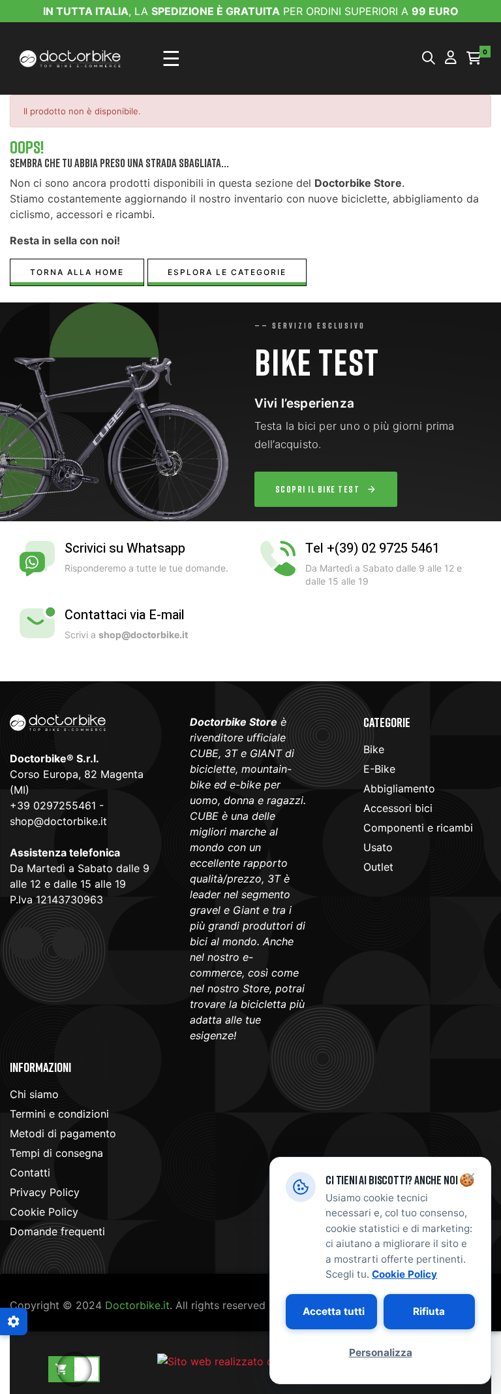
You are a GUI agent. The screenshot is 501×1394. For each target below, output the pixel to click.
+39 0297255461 (53, 805)
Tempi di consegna (56, 1152)
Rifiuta (429, 1311)
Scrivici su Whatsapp (125, 548)
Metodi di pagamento (63, 1133)
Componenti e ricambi (418, 827)
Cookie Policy (44, 1211)
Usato (378, 847)
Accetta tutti (334, 1311)
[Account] (451, 58)
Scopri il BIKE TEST (317, 488)
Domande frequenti (57, 1231)
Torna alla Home (77, 272)
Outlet (378, 866)
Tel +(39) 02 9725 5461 (372, 548)
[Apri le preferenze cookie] (13, 1321)
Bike (373, 749)
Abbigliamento (399, 788)
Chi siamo (34, 1094)
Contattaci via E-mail (125, 615)
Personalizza (380, 1352)
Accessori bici (398, 808)
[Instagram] (68, 943)
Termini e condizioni (59, 1113)
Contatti (30, 1172)
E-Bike (379, 768)
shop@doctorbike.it (58, 821)
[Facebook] (26, 943)
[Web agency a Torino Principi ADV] (250, 1360)
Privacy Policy (45, 1192)
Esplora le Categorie (227, 272)
